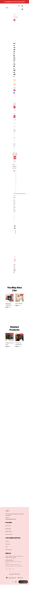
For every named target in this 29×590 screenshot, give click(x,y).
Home (14, 14)
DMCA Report (20, 577)
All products (15, 15)
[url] (7, 517)
